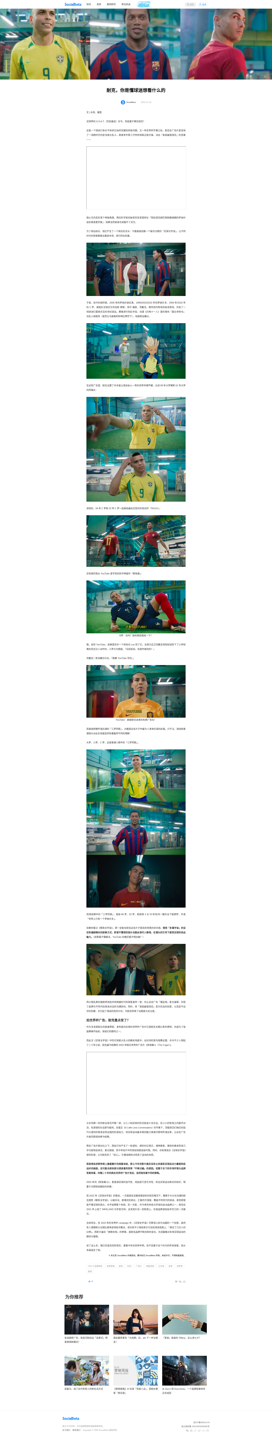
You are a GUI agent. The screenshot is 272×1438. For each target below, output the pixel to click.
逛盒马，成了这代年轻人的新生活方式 (83, 1389)
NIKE (129, 1266)
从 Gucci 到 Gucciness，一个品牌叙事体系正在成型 (183, 1391)
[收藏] (176, 1281)
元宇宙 (161, 1266)
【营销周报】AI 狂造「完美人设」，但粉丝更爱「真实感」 (135, 1391)
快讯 (88, 4)
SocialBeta (131, 102)
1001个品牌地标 (95, 1266)
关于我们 (66, 1430)
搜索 (192, 4)
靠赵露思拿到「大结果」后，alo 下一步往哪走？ (135, 1340)
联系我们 (76, 1430)
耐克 (121, 1266)
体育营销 (111, 1266)
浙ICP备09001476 (201, 1422)
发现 (99, 4)
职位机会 (126, 4)
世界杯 (180, 1266)
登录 (204, 4)
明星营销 (150, 1266)
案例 (90, 1271)
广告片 (139, 1266)
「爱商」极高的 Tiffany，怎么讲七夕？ (181, 1338)
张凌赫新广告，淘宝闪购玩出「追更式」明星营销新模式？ (86, 1340)
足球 (170, 1266)
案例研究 (111, 4)
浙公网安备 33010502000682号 (195, 1426)
